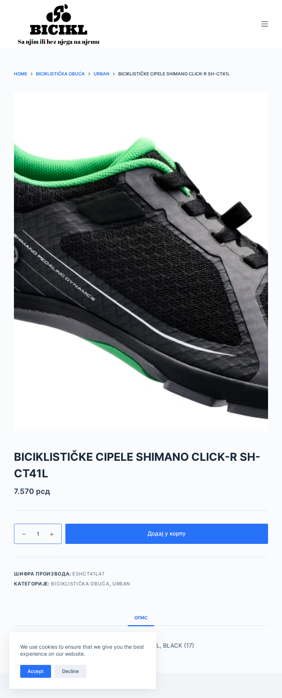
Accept (36, 671)
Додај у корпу (167, 533)
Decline (70, 671)
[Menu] (264, 24)
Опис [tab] (141, 617)
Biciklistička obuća (80, 584)
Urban (121, 584)
